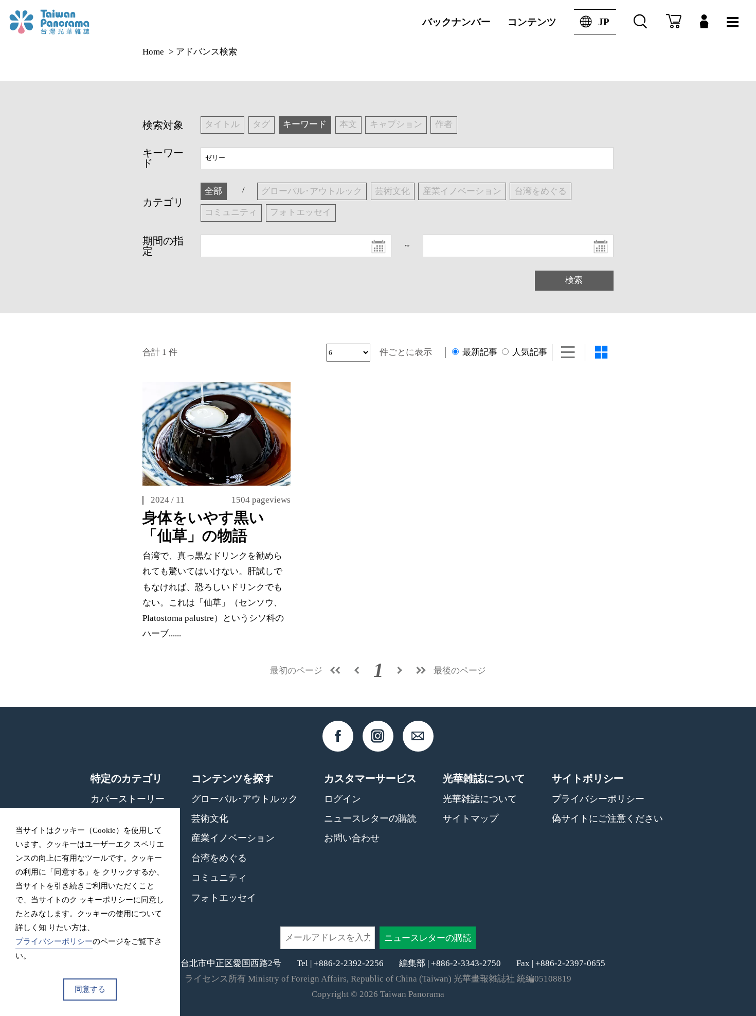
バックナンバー (456, 21)
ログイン (342, 799)
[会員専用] (704, 22)
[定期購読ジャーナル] (673, 22)
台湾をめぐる (219, 858)
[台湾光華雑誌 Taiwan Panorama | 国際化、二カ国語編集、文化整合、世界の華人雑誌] (67, 22)
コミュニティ (219, 877)
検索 (574, 280)
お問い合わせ (352, 838)
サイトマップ (470, 818)
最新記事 (478, 352)
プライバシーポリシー (598, 799)
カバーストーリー (128, 799)
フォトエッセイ (223, 898)
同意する (90, 989)
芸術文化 (209, 818)
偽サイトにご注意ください (607, 818)
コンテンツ (532, 21)
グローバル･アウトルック (244, 799)
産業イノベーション (233, 838)
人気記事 (528, 352)
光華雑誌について (480, 799)
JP (603, 21)
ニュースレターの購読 (370, 818)
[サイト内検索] (640, 22)
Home (153, 52)
